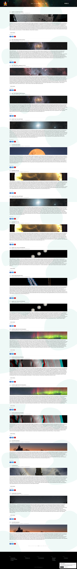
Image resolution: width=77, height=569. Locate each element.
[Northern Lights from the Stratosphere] (38, 335)
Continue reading (12, 32)
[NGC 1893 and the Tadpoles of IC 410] (38, 72)
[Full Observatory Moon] (38, 151)
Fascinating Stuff (26, 66)
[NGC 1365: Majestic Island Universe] (38, 46)
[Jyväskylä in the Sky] (38, 177)
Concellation (22, 13)
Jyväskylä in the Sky (15, 170)
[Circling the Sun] (38, 472)
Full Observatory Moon (16, 144)
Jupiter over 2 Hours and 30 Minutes (18, 247)
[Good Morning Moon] (38, 447)
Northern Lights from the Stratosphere (19, 329)
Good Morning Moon (16, 440)
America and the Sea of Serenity (18, 357)
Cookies (12, 560)
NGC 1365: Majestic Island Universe (18, 39)
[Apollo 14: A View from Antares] (38, 18)
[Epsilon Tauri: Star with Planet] (38, 125)
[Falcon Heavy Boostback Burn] (38, 282)
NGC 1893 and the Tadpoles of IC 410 (18, 65)
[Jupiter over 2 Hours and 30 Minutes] (38, 254)
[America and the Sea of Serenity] (38, 363)
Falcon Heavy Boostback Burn (17, 275)
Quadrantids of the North (16, 493)
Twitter (54, 559)
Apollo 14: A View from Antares (17, 11)
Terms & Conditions (14, 559)
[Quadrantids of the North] (38, 500)
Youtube (54, 560)
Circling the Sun (15, 465)
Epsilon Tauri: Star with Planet (17, 119)
